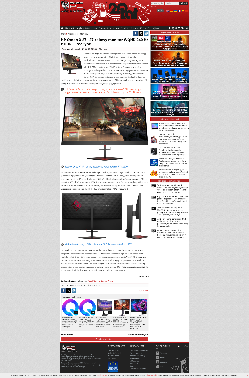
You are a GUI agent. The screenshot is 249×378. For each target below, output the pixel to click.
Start (63, 34)
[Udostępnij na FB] (135, 33)
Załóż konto (154, 6)
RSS (161, 366)
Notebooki (134, 358)
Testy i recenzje (136, 353)
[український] (175, 11)
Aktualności (73, 34)
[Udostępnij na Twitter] (141, 33)
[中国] (186, 11)
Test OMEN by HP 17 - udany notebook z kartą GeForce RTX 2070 (96, 166)
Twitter (162, 357)
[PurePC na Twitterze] (172, 28)
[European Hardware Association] (113, 366)
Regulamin (112, 358)
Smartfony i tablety (137, 355)
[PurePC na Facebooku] (169, 28)
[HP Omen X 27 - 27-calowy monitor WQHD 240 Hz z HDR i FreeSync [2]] (104, 238)
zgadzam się (101, 375)
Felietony (134, 28)
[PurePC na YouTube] (176, 28)
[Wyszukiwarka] (186, 28)
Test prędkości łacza (138, 368)
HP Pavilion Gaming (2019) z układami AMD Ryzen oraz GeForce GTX (98, 244)
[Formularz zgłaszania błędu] (180, 365)
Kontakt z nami (113, 350)
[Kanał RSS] (182, 28)
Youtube (163, 362)
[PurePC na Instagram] (179, 28)
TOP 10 (143, 28)
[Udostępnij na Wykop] (146, 33)
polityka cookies (152, 375)
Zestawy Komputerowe (109, 28)
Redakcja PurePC (114, 353)
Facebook (164, 353)
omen (79, 285)
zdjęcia (97, 285)
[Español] (182, 11)
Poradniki (125, 28)
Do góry (184, 346)
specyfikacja (88, 285)
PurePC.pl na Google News (100, 281)
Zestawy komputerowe (139, 350)
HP (67, 285)
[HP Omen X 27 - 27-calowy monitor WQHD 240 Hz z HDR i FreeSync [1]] (104, 160)
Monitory (84, 34)
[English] (168, 11)
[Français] (179, 11)
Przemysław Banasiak (71, 49)
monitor (72, 285)
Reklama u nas (113, 355)
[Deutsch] (172, 11)
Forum (151, 28)
